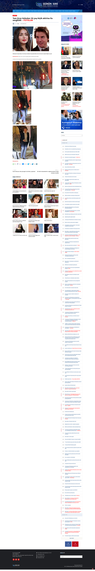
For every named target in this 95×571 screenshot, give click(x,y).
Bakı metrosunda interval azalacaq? (72, 245)
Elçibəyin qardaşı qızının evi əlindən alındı (72, 170)
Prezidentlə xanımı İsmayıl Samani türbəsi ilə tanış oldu (73, 345)
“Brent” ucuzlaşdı (68, 505)
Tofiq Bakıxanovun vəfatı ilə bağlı (72, 495)
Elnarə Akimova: (72, 499)
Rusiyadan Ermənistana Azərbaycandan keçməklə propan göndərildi (73, 398)
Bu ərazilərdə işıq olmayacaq (69, 492)
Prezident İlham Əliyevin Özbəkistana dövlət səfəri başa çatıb (72, 189)
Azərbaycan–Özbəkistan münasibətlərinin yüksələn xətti (72, 242)
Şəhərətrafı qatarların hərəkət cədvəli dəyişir (72, 201)
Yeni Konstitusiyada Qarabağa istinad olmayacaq (73, 418)
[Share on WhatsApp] (14, 164)
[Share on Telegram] (33, 164)
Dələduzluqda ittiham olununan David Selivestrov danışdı (65, 72)
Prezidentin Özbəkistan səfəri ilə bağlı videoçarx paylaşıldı (73, 160)
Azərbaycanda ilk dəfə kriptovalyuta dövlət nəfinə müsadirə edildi (73, 487)
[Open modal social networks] (36, 164)
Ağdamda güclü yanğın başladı (70, 216)
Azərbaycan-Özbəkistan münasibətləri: (72, 235)
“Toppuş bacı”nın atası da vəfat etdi (20, 235)
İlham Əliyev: (73, 508)
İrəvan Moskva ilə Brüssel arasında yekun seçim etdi (73, 372)
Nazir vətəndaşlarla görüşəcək (70, 258)
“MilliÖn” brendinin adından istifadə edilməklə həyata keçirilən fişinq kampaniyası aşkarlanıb (72, 324)
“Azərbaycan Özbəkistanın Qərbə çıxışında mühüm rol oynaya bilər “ (72, 342)
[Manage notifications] (92, 569)
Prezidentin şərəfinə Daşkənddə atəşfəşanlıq (72, 528)
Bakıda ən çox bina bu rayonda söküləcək (76, 57)
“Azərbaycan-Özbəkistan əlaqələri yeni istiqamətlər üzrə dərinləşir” (71, 467)
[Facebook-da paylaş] (19, 164)
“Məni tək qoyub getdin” (33, 205)
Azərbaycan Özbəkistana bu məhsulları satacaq (73, 219)
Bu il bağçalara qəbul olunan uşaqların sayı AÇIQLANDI (72, 180)
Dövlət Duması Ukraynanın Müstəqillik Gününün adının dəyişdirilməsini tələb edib (72, 355)
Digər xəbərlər (72, 538)
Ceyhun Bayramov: (72, 309)
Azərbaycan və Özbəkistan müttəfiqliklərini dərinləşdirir (72, 328)
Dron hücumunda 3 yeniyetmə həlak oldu (71, 287)
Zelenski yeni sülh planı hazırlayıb (70, 146)
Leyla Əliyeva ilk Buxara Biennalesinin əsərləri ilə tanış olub (73, 164)
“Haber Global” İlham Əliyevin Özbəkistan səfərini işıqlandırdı (73, 183)
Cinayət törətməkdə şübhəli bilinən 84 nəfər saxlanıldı (72, 433)
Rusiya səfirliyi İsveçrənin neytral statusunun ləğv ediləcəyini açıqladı (73, 351)
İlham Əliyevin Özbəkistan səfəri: (72, 388)
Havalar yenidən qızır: (73, 348)
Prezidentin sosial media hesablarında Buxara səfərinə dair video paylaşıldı (72, 302)
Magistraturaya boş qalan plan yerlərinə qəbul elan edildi (72, 454)
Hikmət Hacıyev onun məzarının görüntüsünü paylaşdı (72, 268)
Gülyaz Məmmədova (48, 220)
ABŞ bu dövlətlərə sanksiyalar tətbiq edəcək (72, 195)
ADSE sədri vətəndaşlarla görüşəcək (71, 264)
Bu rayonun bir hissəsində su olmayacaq (71, 192)
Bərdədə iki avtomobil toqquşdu (72, 157)
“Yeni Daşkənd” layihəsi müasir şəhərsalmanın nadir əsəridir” (72, 477)
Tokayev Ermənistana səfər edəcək (70, 176)
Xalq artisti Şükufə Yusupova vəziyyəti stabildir (73, 439)
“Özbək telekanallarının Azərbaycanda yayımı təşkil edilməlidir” (72, 369)
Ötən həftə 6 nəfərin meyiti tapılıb (70, 391)
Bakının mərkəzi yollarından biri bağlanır (71, 222)
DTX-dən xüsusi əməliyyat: (65, 104)
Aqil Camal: (72, 331)
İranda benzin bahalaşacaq (69, 411)
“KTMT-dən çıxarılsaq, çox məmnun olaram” (72, 316)
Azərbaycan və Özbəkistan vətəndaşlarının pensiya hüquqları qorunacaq (72, 248)
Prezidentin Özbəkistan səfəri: (72, 502)
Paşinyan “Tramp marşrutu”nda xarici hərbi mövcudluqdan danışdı (72, 365)
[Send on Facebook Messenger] (24, 164)
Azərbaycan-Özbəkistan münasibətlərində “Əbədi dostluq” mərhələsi (73, 306)
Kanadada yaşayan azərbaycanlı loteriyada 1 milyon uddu (77, 87)
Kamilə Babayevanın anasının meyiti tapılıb (76, 71)
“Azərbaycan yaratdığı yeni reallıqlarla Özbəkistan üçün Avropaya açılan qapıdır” (72, 358)
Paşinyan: (73, 271)
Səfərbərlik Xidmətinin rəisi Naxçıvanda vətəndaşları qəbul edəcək (71, 255)
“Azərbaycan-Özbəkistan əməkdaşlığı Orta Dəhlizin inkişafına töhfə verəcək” (72, 313)
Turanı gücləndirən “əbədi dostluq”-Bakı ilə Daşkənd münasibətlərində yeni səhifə (73, 291)
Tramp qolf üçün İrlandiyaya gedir (70, 444)
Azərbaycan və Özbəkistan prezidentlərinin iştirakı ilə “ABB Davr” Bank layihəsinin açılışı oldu (73, 298)
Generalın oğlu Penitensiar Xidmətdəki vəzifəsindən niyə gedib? (66, 57)
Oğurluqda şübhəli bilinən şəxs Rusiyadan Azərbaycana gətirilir (72, 207)
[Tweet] (29, 164)
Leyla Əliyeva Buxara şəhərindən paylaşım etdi (73, 198)
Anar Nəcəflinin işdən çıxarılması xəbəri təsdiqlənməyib (65, 88)
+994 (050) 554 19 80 (41, 554)
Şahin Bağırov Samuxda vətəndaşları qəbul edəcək (72, 275)
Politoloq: (73, 470)
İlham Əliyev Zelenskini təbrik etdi (70, 421)
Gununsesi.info (15, 56)
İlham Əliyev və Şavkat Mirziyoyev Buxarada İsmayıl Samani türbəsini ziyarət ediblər (72, 232)
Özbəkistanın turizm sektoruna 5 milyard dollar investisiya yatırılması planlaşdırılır (72, 525)
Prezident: (72, 532)
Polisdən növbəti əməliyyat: (72, 252)
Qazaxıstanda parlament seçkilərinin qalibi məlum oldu (73, 448)
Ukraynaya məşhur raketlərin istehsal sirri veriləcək (72, 294)
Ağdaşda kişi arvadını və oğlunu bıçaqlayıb (72, 424)
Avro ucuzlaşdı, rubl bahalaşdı (70, 457)
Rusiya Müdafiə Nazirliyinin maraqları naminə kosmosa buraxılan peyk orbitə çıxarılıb (72, 362)
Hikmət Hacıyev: (72, 394)
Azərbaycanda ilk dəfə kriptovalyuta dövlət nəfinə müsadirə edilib (73, 481)
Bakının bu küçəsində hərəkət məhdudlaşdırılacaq (73, 186)
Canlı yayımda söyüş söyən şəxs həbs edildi (72, 151)
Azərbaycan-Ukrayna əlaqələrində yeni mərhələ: (76, 104)
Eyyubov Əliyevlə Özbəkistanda (70, 385)
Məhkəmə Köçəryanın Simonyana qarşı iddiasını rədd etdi (73, 474)
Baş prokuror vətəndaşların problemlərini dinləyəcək (72, 262)
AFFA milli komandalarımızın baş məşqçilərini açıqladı (72, 281)
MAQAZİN (14, 15)
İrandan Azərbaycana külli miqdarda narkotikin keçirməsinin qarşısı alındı (72, 415)
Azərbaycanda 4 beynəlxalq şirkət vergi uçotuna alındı (73, 376)
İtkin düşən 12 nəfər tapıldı (69, 436)
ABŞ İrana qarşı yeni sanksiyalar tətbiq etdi (72, 154)
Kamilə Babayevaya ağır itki (49, 190)
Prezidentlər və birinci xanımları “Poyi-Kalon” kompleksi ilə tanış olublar (72, 225)
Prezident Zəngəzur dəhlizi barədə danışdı (72, 535)
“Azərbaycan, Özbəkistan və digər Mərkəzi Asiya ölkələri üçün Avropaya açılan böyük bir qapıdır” (73, 401)
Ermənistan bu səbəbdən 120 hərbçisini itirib (72, 228)
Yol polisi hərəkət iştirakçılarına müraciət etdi (72, 483)
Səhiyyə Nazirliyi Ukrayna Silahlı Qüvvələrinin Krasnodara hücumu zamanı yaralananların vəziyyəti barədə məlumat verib (72, 337)
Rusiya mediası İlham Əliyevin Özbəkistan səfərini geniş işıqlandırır (73, 382)
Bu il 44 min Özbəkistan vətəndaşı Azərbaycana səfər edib (73, 174)
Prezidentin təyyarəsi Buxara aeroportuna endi (73, 405)
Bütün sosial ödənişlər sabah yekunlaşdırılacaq (73, 426)
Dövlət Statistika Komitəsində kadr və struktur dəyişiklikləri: (72, 211)
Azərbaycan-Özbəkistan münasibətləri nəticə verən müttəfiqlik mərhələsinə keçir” (72, 430)
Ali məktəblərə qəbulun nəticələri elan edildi (72, 204)
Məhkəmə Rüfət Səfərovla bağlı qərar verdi (72, 334)
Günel (18, 23)
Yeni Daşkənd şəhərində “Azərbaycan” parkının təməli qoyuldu (72, 521)
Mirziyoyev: (73, 512)
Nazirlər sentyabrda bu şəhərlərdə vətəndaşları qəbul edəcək (73, 285)
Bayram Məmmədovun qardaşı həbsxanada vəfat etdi (73, 460)
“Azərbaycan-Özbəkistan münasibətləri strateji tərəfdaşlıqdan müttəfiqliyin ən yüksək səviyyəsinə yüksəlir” (73, 320)
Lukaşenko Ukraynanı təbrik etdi (70, 463)
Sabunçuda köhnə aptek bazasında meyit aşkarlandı (71, 239)
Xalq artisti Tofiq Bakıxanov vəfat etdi (71, 518)
